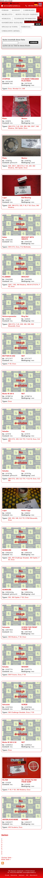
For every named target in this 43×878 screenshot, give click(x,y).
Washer (24, 118)
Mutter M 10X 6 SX (9, 742)
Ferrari (5, 10)
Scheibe (5, 431)
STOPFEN (6, 79)
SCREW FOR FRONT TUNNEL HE (29, 628)
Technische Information (25, 18)
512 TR (22, 439)
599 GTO (11, 247)
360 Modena (21, 285)
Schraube (6, 627)
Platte (4, 118)
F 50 (29, 205)
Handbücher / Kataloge (12, 23)
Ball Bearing (26, 198)
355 (14, 285)
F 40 (17, 126)
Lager (4, 198)
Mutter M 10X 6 (8, 394)
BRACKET (25, 277)
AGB (27, 875)
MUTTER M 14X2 (8, 356)
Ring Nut (24, 316)
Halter (4, 237)
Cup (23, 431)
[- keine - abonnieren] (2, 864)
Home (6, 3)
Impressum (21, 875)
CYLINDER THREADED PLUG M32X (30, 80)
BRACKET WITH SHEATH (27, 238)
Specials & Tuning (10, 27)
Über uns (15, 3)
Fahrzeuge (26, 27)
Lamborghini (29, 10)
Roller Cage (26, 510)
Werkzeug (6, 18)
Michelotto (7, 14)
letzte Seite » (6, 859)
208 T (33, 126)
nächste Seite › (6, 858)
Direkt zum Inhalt (6, 1)
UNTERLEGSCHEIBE (10, 819)
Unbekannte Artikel (11, 31)
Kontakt (7, 875)
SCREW (24, 550)
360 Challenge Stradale (20, 558)
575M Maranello (31, 518)
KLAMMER (6, 277)
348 (23, 89)
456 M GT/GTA (32, 285)
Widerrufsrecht (33, 875)
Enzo (10, 89)
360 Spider (19, 128)
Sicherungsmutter (9, 316)
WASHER (24, 667)
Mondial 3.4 (17, 89)
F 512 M (29, 439)
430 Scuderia (13, 827)
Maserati (16, 10)
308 (25, 126)
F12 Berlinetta (25, 247)
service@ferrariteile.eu (12, 6)
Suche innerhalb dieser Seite (14, 40)
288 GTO (11, 126)
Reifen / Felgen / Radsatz (27, 14)
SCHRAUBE (6, 550)
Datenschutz (14, 875)
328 (21, 126)
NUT (23, 356)
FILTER (5, 780)
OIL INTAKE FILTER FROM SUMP (29, 781)
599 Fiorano (12, 675)
